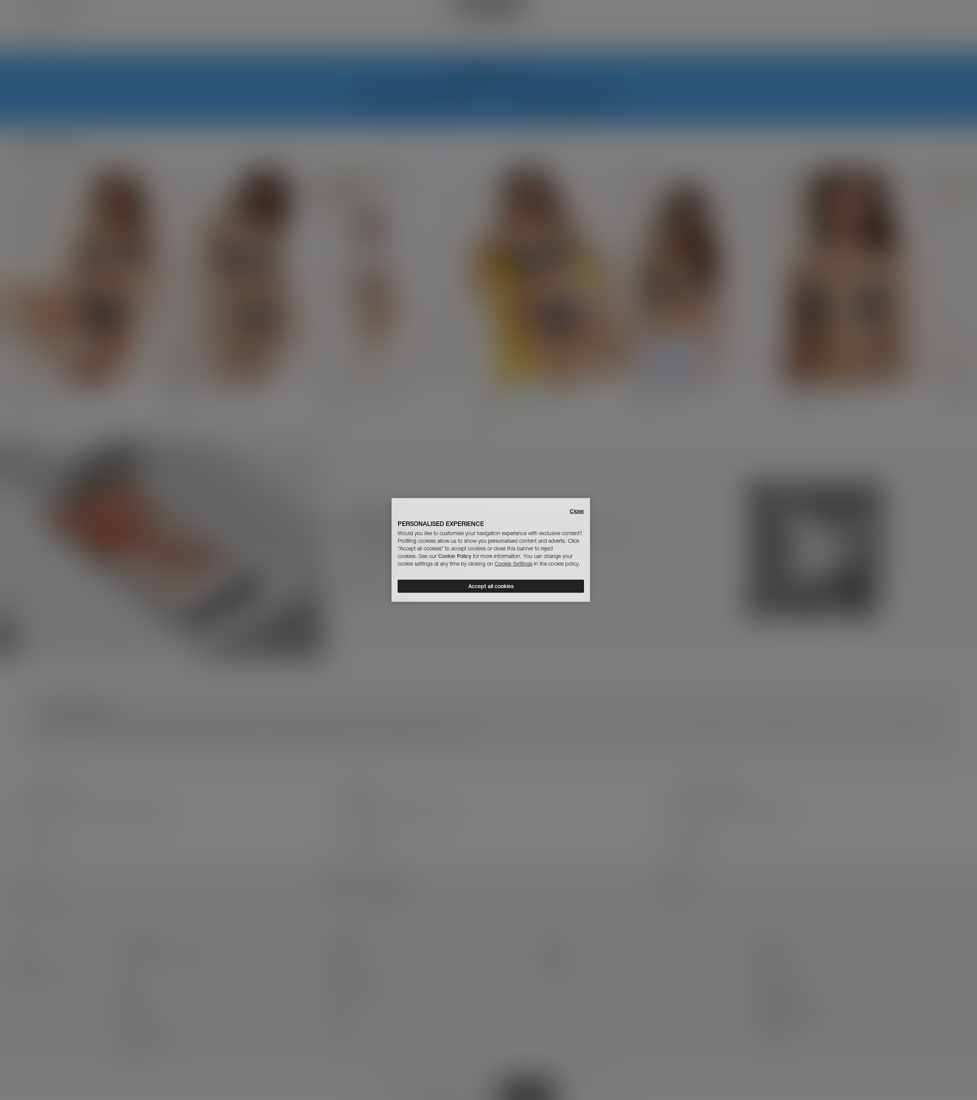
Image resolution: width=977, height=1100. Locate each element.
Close (577, 511)
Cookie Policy (454, 556)
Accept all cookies (491, 586)
